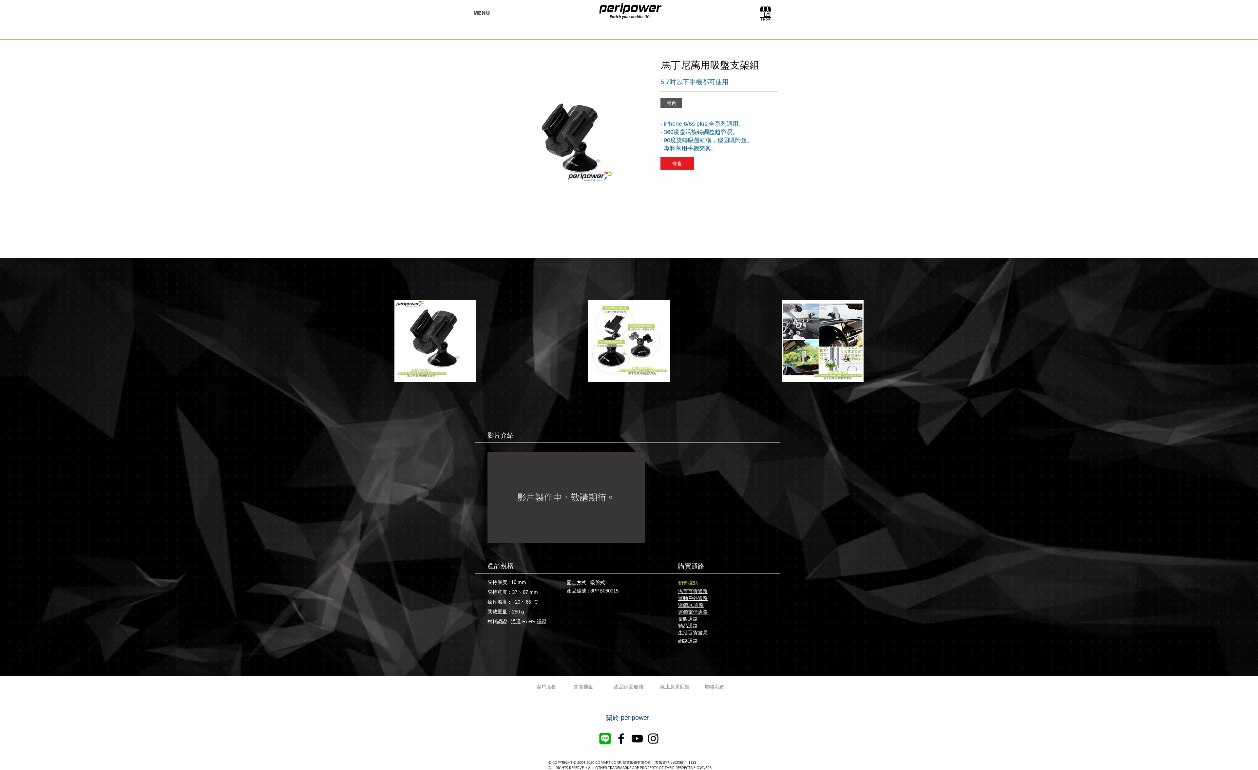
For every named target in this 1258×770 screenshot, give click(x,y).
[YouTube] (637, 738)
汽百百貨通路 (693, 591)
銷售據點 (688, 582)
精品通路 (688, 625)
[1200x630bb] (605, 738)
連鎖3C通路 (691, 605)
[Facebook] (621, 738)
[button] (671, 103)
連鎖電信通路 (693, 612)
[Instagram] (653, 738)
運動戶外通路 (693, 598)
